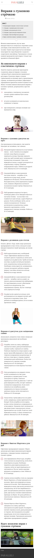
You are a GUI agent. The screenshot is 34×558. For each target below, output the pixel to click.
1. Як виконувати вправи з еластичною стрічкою (15, 26)
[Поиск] (32, 2)
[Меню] (2, 2)
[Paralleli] (17, 2)
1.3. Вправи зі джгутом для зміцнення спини (14, 32)
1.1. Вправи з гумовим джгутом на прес (13, 28)
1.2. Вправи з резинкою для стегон (11, 30)
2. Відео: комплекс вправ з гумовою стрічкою (14, 37)
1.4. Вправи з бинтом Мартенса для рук (13, 34)
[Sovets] (7, 555)
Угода (2, 550)
